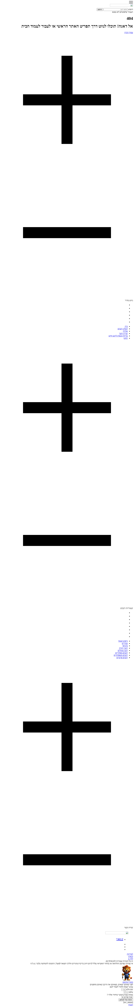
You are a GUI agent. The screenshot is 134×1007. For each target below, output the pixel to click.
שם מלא (129, 989)
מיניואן (125, 619)
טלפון (130, 992)
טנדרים (125, 616)
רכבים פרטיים (122, 636)
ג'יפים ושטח (123, 613)
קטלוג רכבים (123, 308)
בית (126, 305)
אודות (125, 312)
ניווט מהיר (129, 300)
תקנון (126, 322)
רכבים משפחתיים (121, 633)
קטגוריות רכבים (126, 608)
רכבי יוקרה (123, 623)
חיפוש (130, 9)
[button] (67, 168)
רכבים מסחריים (121, 630)
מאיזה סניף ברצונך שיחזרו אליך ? (120, 995)
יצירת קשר (123, 315)
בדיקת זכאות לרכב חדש (118, 318)
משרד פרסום (128, 982)
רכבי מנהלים (123, 626)
